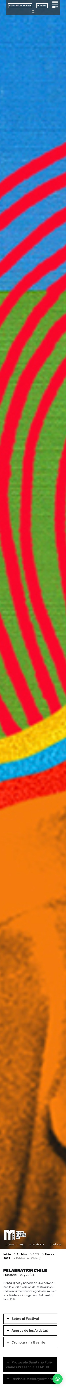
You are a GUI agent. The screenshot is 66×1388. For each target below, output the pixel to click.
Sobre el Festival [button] (25, 1319)
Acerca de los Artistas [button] (30, 1330)
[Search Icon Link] (33, 12)
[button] (57, 1379)
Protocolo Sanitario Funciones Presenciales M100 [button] (29, 1364)
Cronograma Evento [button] (28, 1342)
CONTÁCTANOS (14, 1244)
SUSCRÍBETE (36, 1244)
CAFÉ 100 (55, 1244)
